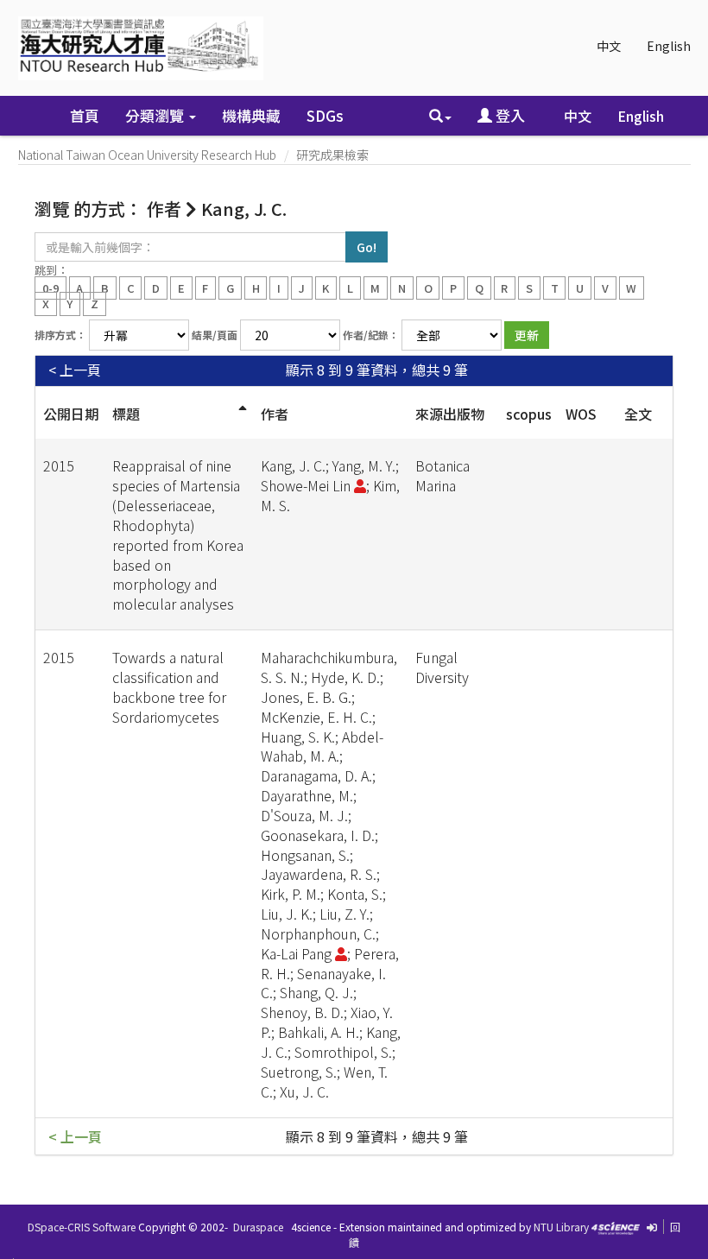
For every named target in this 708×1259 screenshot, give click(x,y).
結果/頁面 (214, 334)
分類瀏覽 (156, 115)
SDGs (325, 115)
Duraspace (258, 1226)
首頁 (84, 115)
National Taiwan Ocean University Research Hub (147, 154)
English (669, 45)
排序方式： (60, 334)
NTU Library (561, 1226)
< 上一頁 (74, 370)
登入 (508, 115)
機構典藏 (251, 115)
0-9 (50, 287)
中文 (609, 45)
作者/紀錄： (371, 334)
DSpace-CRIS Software (82, 1226)
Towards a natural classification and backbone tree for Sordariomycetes (169, 687)
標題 (126, 413)
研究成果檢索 (332, 154)
